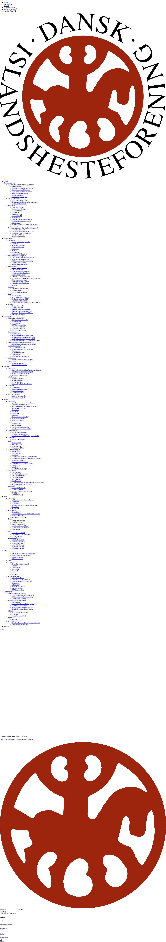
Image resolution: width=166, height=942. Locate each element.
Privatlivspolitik (5, 706)
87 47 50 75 (6, 691)
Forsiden (6, 676)
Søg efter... (21, 909)
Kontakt (6, 678)
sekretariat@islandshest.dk (12, 693)
